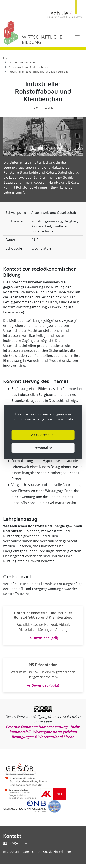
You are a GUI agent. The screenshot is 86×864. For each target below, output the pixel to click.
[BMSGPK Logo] (26, 781)
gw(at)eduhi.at (18, 843)
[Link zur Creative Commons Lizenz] (43, 709)
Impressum (11, 852)
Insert (6, 58)
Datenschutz (31, 852)
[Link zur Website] (24, 806)
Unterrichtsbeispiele (22, 62)
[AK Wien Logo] (53, 794)
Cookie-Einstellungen (58, 852)
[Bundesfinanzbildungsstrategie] (54, 806)
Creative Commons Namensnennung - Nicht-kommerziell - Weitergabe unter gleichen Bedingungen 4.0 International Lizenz (43, 731)
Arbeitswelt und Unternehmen (29, 67)
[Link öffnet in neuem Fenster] (20, 794)
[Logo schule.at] (65, 9)
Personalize (43, 447)
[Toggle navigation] (77, 35)
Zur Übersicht (44, 108)
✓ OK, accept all (43, 435)
